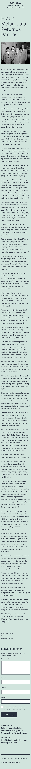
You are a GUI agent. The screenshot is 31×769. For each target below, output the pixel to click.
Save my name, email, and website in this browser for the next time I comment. (15, 708)
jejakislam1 (6, 636)
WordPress (17, 762)
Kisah (11, 638)
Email (3, 687)
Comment (5, 659)
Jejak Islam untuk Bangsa (14, 758)
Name (3, 678)
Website (3, 697)
